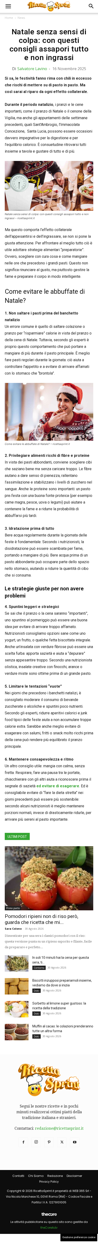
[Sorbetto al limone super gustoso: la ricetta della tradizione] (17, 1009)
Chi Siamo (36, 1176)
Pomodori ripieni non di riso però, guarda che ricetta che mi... (41, 919)
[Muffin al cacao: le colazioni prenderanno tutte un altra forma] (17, 1032)
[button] (8, 6)
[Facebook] (23, 1142)
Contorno (39, 967)
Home (9, 18)
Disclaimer (74, 1176)
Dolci (36, 990)
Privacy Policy (49, 1182)
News (21, 18)
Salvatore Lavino (32, 68)
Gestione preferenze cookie (78, 1237)
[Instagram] (36, 1142)
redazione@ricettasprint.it (59, 1128)
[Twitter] (62, 1142)
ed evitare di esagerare (57, 786)
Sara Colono (13, 928)
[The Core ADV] (49, 1216)
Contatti (18, 1176)
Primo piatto (13, 908)
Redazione (55, 1176)
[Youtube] (74, 1142)
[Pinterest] (49, 1142)
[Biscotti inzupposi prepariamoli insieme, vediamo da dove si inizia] (17, 986)
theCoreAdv (49, 1228)
